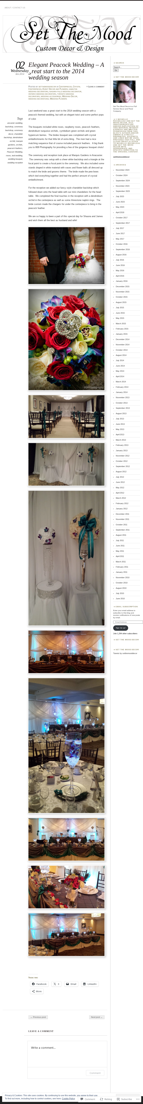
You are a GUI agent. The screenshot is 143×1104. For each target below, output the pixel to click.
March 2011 (121, 562)
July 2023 (120, 196)
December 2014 (122, 339)
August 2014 (121, 355)
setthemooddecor (47, 86)
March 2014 (121, 382)
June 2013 (120, 424)
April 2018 (120, 212)
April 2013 (120, 434)
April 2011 (120, 556)
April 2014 (120, 376)
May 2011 (120, 551)
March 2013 (121, 440)
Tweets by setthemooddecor (125, 653)
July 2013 (120, 419)
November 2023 (122, 186)
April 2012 (120, 493)
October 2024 (121, 175)
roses (8, 155)
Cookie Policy (68, 1098)
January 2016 (121, 281)
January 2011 (121, 572)
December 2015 (122, 286)
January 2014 (121, 392)
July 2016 (120, 260)
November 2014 (122, 345)
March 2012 (121, 498)
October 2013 (121, 403)
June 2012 (120, 482)
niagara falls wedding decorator (65, 91)
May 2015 (120, 318)
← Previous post (38, 1017)
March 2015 (121, 323)
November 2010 (122, 577)
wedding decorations (38, 99)
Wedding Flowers (58, 99)
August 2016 (121, 255)
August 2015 (121, 302)
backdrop (9, 127)
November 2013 (122, 397)
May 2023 (120, 207)
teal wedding (17, 155)
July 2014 (120, 360)
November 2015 (122, 292)
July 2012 (120, 477)
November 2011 (122, 519)
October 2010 (121, 583)
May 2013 (120, 429)
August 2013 (121, 413)
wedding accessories (51, 96)
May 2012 (120, 488)
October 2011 (121, 525)
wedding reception (15, 163)
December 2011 (122, 514)
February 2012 (122, 503)
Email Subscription (127, 607)
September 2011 (123, 530)
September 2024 (123, 181)
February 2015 (122, 329)
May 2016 (120, 270)
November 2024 (122, 170)
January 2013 (121, 450)
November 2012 (122, 456)
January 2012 (121, 509)
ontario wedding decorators (42, 94)
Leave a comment (96, 86)
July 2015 (120, 307)
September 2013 (123, 408)
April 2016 (120, 276)
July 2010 (120, 593)
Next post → (97, 1017)
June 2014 (120, 366)
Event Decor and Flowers (55, 89)
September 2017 (123, 223)
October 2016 (121, 244)
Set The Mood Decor (127, 640)
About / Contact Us (15, 8)
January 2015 (121, 334)
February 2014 (122, 387)
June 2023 (120, 202)
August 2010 (121, 588)
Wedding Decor (69, 96)
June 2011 (120, 546)
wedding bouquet (15, 159)
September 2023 (123, 191)
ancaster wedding (14, 123)
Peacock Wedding (14, 152)
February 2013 (122, 445)
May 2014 (120, 371)
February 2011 (122, 567)
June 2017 (120, 233)
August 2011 (121, 535)
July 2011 (120, 540)
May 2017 (120, 239)
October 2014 (121, 350)
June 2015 (120, 313)
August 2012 (121, 472)
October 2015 (121, 297)
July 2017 (120, 228)
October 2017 (121, 218)
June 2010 (120, 598)
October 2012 (121, 461)
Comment (95, 1072)
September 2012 (123, 466)
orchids (19, 145)
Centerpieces (65, 86)
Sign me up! (121, 628)
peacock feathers (14, 148)
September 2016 (123, 249)
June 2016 (120, 265)
